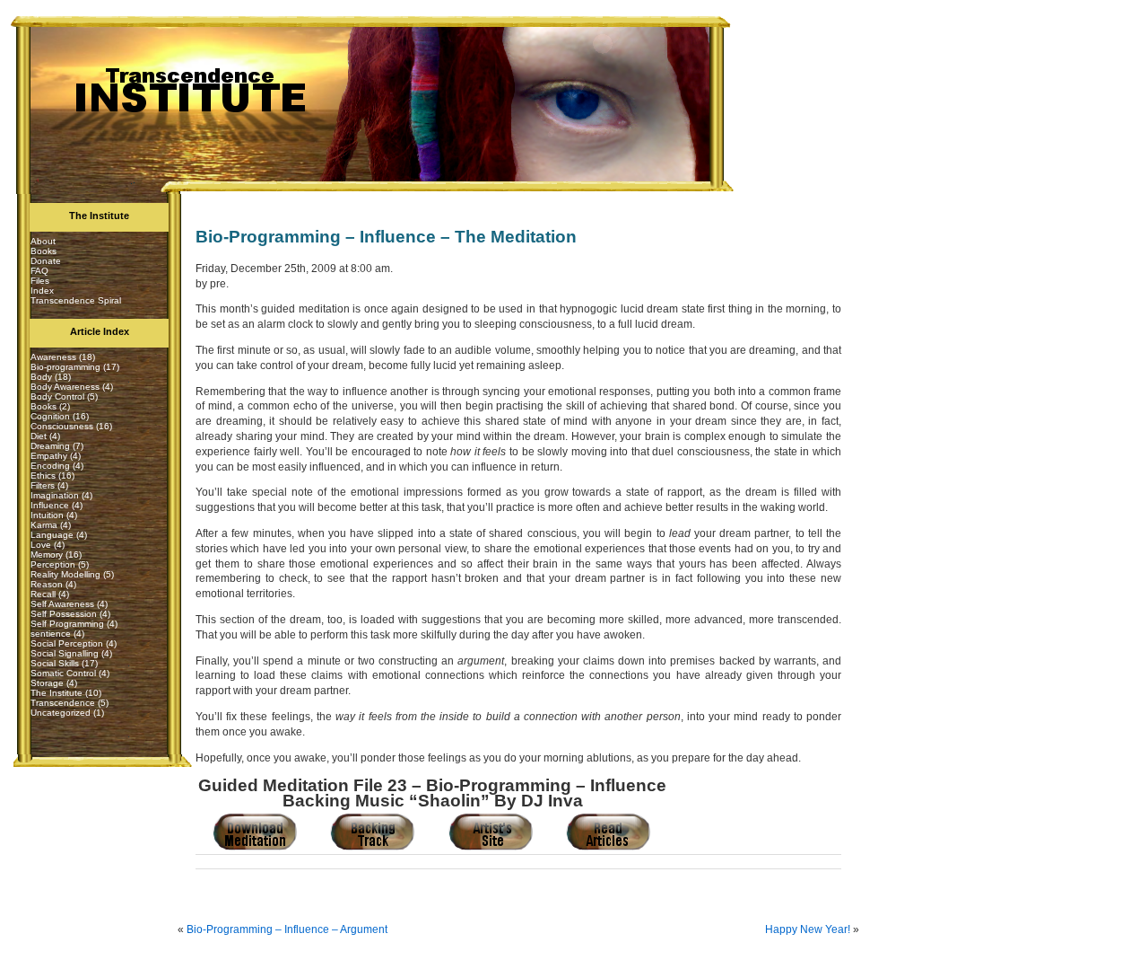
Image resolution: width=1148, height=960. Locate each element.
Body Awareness (65, 387)
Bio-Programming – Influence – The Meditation (386, 236)
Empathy (48, 456)
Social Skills (54, 663)
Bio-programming (65, 367)
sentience (50, 634)
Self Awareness (62, 604)
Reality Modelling (65, 574)
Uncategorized (60, 713)
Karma (43, 525)
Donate (45, 261)
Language (52, 535)
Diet (38, 436)
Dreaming (50, 446)
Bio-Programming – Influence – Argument (287, 929)
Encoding (50, 466)
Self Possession (63, 614)
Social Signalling (64, 653)
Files (39, 281)
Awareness (53, 357)
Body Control (57, 396)
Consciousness (61, 426)
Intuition (47, 515)
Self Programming (67, 624)
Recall (43, 594)
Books (43, 251)
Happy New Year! (807, 929)
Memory (46, 554)
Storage (47, 683)
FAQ (39, 271)
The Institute (56, 693)
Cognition (50, 416)
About (43, 241)
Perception (52, 564)
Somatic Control (63, 673)
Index (42, 290)
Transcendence (62, 703)
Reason (46, 584)
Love (40, 545)
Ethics (43, 475)
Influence (49, 505)
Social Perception (66, 643)
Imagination (54, 495)
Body (41, 377)
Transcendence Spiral (75, 300)
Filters (42, 485)
